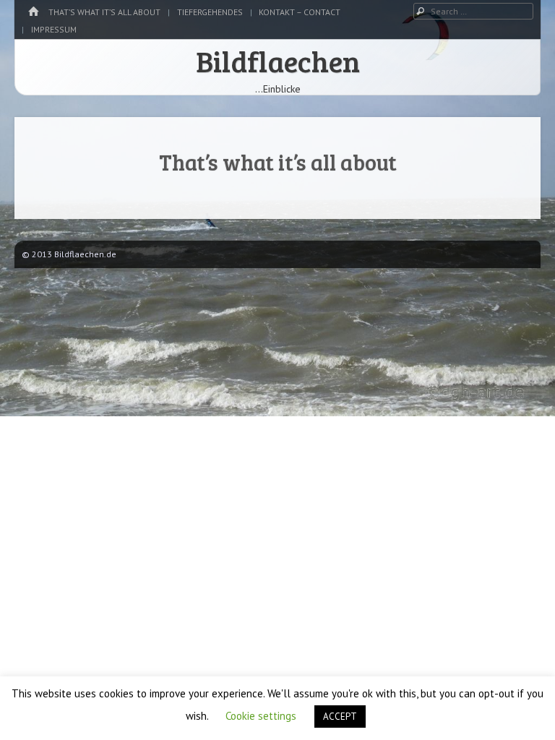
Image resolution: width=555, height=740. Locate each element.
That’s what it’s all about (104, 12)
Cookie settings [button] (260, 716)
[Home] (33, 12)
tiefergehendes (210, 12)
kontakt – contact (299, 12)
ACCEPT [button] (340, 716)
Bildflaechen (278, 60)
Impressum (54, 29)
